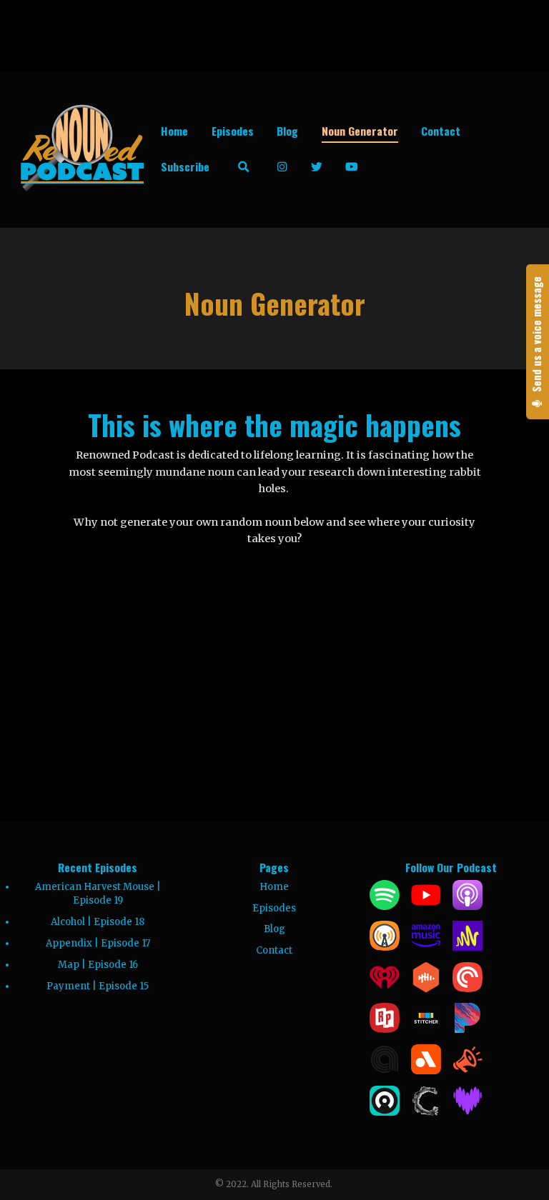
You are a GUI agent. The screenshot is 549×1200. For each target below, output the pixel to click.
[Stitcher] (426, 1030)
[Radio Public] (385, 1030)
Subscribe (185, 166)
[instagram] (283, 167)
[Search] (244, 167)
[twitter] (317, 167)
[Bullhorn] (467, 1071)
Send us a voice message (536, 335)
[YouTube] (426, 907)
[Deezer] (467, 1112)
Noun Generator (360, 130)
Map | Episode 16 (98, 965)
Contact (440, 130)
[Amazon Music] (426, 947)
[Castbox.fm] (426, 989)
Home (174, 130)
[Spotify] (385, 907)
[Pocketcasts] (467, 989)
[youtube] (352, 167)
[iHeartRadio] (385, 989)
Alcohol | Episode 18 (97, 922)
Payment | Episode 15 (97, 986)
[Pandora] (467, 1030)
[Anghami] (385, 1071)
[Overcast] (385, 947)
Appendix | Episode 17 (98, 943)
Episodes (233, 130)
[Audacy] (426, 1071)
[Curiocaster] (426, 1112)
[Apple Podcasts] (467, 907)
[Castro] (385, 1112)
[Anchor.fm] (467, 947)
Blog (287, 130)
